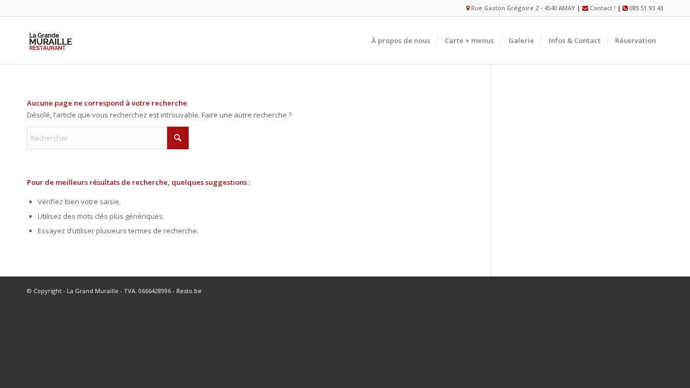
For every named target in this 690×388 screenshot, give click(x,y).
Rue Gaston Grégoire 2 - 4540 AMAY (522, 8)
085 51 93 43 (646, 8)
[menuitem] (400, 40)
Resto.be (189, 291)
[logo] (50, 40)
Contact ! (603, 8)
